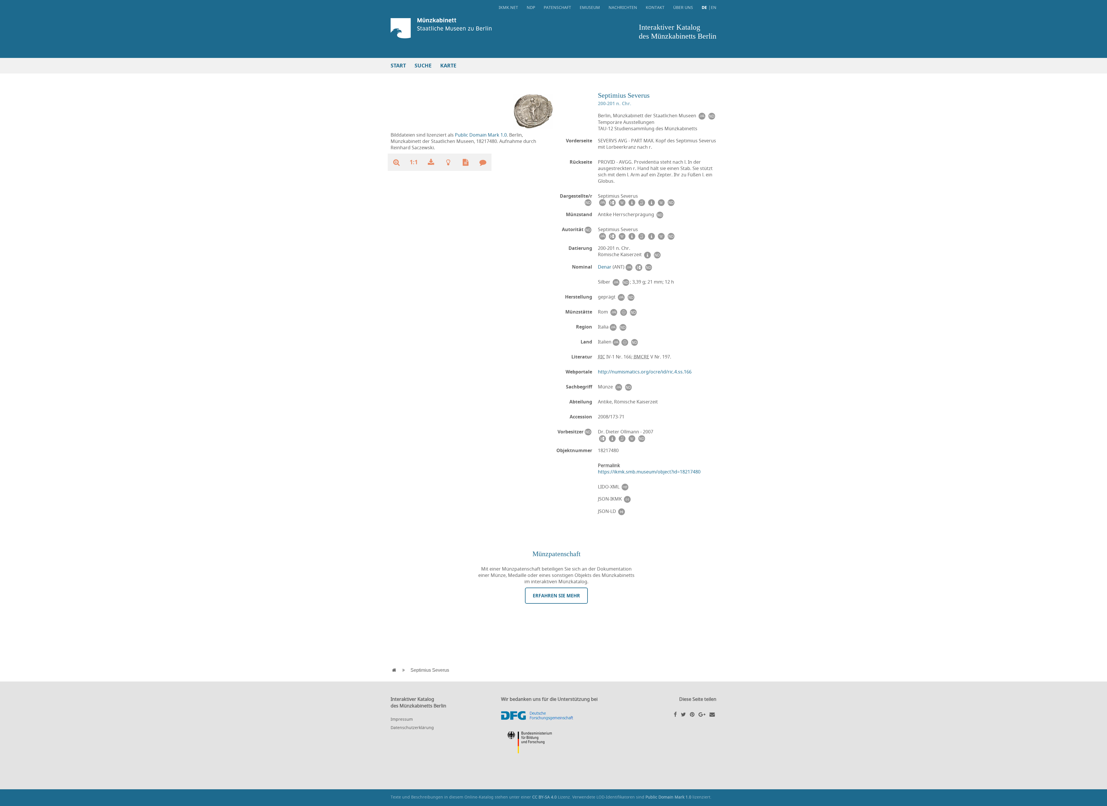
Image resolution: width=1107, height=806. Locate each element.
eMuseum (590, 7)
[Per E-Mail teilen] (712, 714)
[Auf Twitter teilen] (683, 714)
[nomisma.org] (701, 115)
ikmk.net (508, 7)
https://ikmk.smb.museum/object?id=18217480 (649, 472)
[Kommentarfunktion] (483, 162)
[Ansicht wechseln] (533, 111)
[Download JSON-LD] (621, 511)
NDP (531, 7)
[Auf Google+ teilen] (702, 714)
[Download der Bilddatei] (431, 162)
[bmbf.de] (553, 743)
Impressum (402, 719)
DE (704, 7)
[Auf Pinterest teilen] (692, 714)
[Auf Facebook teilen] (675, 714)
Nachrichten (623, 7)
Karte (448, 65)
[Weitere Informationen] (448, 162)
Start (398, 65)
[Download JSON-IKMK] (627, 499)
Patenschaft (557, 7)
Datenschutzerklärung (412, 727)
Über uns (683, 7)
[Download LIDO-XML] (625, 487)
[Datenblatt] (465, 162)
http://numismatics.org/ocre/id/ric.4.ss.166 (645, 372)
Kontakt (655, 7)
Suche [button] (423, 65)
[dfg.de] (553, 715)
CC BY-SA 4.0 (544, 797)
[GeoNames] (623, 312)
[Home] (471, 28)
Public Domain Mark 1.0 (481, 135)
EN (713, 7)
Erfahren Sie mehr (556, 595)
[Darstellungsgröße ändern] (396, 162)
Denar (604, 267)
